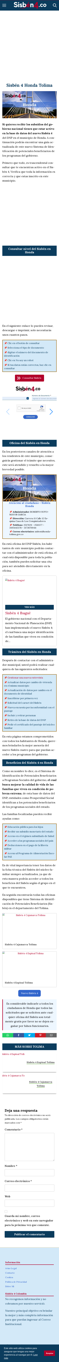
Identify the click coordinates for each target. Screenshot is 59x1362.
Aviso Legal (11, 1268)
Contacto (10, 1273)
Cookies (9, 1277)
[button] (29, 378)
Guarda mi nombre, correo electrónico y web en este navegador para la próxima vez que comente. (29, 1220)
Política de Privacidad (16, 1282)
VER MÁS (29, 607)
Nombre (11, 1166)
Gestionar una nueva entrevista (25, 677)
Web (7, 1196)
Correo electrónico (18, 1181)
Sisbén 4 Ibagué (18, 613)
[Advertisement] (29, 43)
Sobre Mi (9, 1286)
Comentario (14, 1129)
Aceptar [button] (49, 1353)
